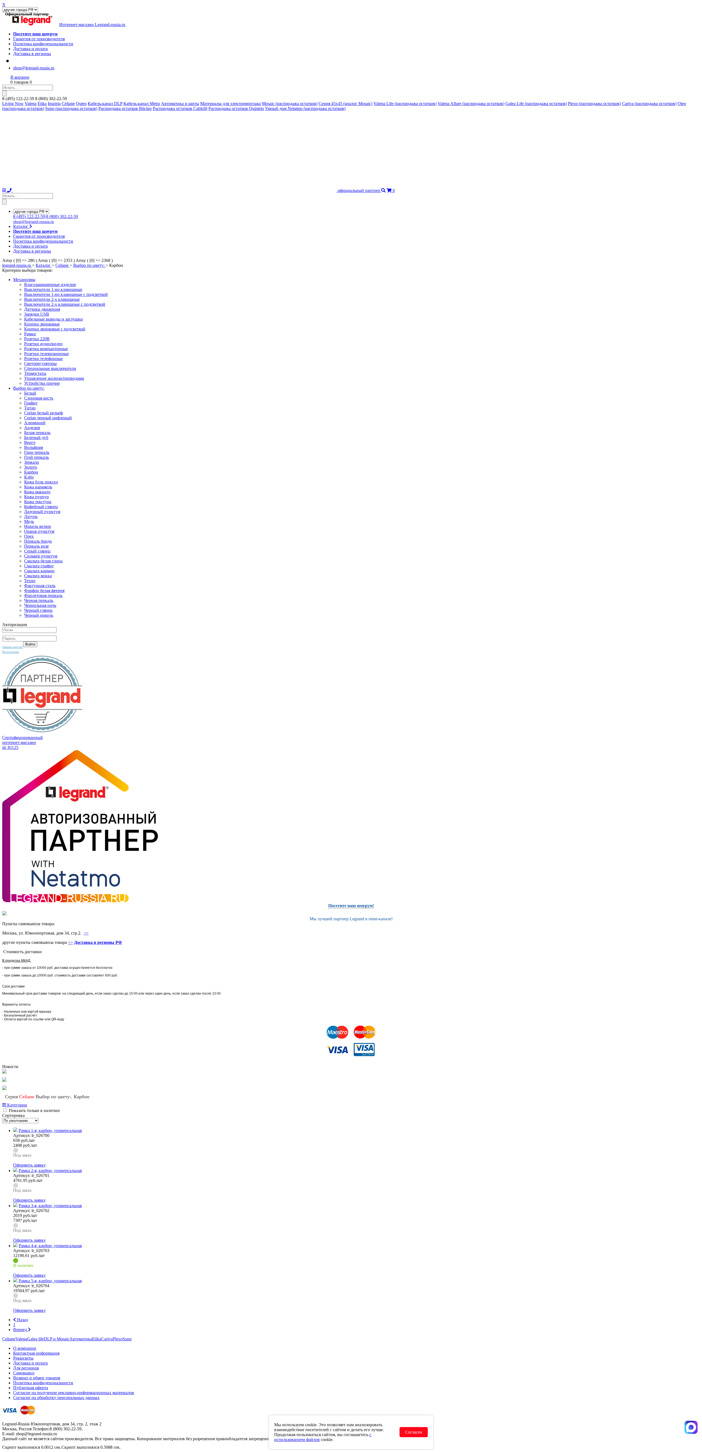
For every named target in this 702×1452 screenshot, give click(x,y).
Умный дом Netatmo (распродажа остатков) (305, 108)
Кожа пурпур (36, 496)
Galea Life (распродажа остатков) (536, 103)
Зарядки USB (36, 314)
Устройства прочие (42, 383)
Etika (42, 103)
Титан (30, 408)
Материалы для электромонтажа (230, 103)
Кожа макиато (37, 491)
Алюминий (35, 422)
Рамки (30, 334)
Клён (29, 477)
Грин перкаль (36, 452)
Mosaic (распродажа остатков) (290, 103)
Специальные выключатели (50, 368)
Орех (29, 536)
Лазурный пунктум (42, 511)
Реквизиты (23, 1358)
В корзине (19, 77)
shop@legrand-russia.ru (33, 68)
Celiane (68, 103)
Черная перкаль (38, 600)
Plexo (118, 1339)
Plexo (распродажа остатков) (594, 103)
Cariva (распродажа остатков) (649, 103)
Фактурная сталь (39, 585)
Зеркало (31, 462)
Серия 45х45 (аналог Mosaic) (345, 103)
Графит (31, 403)
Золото (30, 467)
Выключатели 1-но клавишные (53, 289)
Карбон (31, 472)
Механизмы (24, 279)
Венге (29, 442)
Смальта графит (39, 566)
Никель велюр (37, 526)
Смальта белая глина (43, 561)
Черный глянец (38, 610)
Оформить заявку (29, 1165)
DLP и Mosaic (56, 1339)
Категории (16, 1105)
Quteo (81, 103)
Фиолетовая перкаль (43, 595)
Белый (30, 393)
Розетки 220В (37, 338)
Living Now (13, 103)
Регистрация (10, 651)
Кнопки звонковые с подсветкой (54, 329)
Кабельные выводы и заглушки (53, 319)
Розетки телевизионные (46, 353)
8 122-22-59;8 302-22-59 (45, 216)
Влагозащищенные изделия (50, 284)
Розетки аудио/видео (43, 343)
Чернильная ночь (40, 605)
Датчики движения (42, 309)
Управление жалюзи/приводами (54, 378)
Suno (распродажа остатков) (71, 108)
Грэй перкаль (36, 457)
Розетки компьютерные (46, 348)
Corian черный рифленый (48, 417)
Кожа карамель (38, 487)
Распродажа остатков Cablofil (180, 108)
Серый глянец (37, 551)
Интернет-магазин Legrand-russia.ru (92, 24)
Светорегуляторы (40, 363)
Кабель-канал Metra (141, 103)
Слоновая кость (38, 398)
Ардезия (32, 427)
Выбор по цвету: (28, 388)
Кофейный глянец (41, 506)
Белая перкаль (37, 432)
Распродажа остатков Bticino (125, 108)
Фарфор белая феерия (44, 590)
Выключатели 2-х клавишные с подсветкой (64, 304)
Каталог (21, 226)
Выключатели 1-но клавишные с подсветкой (66, 294)
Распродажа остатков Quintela (236, 108)
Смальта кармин (39, 570)
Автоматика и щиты (180, 103)
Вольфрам (33, 447)
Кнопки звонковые (42, 324)
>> (86, 933)
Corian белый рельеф (43, 413)
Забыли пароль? (12, 647)
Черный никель (38, 615)
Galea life (35, 1339)
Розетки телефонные (43, 358)
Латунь (31, 516)
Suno (127, 1339)
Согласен (413, 1432)
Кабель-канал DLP (105, 103)
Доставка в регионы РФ (98, 942)
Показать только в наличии (34, 1110)
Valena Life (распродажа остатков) (405, 103)
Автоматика (80, 1339)
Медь (29, 521)
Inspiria (54, 103)
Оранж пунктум (39, 531)
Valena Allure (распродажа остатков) (471, 103)
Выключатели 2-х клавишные (52, 299)
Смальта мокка (38, 575)
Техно (29, 580)
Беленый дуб (36, 437)
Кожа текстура (37, 501)
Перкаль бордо (38, 541)
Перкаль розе (36, 546)
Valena (30, 103)
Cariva (107, 1339)
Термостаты (35, 373)
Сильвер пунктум (40, 556)
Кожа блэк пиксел (41, 482)
